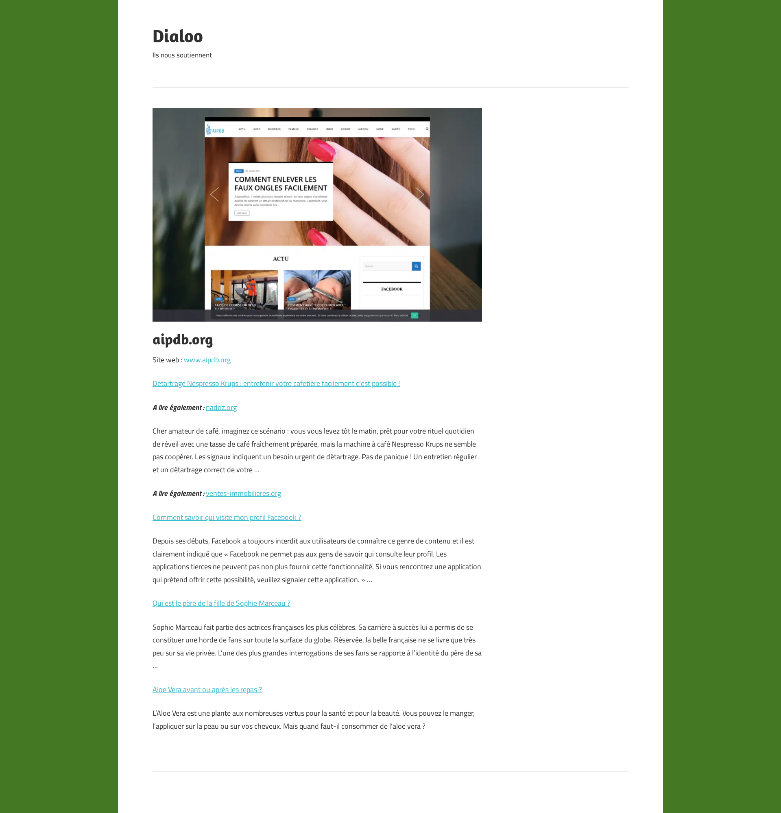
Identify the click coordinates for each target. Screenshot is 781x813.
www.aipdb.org (207, 359)
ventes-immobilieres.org (243, 493)
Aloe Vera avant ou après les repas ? (207, 689)
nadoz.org (221, 407)
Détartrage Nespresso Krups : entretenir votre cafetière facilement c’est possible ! (276, 383)
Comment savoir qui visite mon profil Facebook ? (227, 517)
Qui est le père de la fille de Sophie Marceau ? (221, 603)
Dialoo (178, 36)
